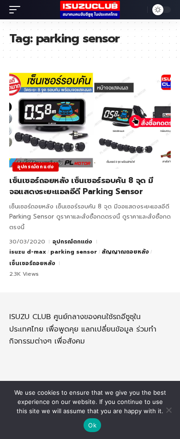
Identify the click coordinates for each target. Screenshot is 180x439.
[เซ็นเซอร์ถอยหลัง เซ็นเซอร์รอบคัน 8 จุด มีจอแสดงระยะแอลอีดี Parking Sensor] (90, 120)
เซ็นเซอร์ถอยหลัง (32, 263)
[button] (17, 9)
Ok (92, 425)
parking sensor (73, 252)
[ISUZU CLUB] (90, 9)
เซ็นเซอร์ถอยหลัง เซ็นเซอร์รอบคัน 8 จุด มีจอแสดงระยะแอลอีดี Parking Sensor (81, 185)
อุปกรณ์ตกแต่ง (35, 166)
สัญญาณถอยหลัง (125, 252)
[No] (168, 410)
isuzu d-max (27, 252)
